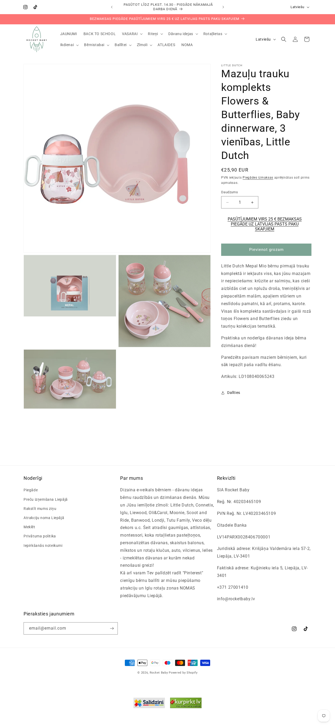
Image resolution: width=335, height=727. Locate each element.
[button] (132, 33)
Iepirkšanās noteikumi (43, 545)
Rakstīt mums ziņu (40, 508)
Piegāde (31, 490)
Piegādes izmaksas (258, 177)
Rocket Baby (159, 672)
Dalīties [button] (233, 393)
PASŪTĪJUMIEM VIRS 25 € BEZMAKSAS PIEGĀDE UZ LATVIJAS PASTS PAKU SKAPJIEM (265, 224)
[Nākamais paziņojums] (223, 7)
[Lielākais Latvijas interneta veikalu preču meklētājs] (186, 704)
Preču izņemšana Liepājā (46, 499)
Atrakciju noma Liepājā (44, 518)
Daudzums (229, 192)
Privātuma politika (40, 536)
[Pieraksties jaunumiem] (112, 628)
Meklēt (29, 527)
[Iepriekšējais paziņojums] (112, 7)
